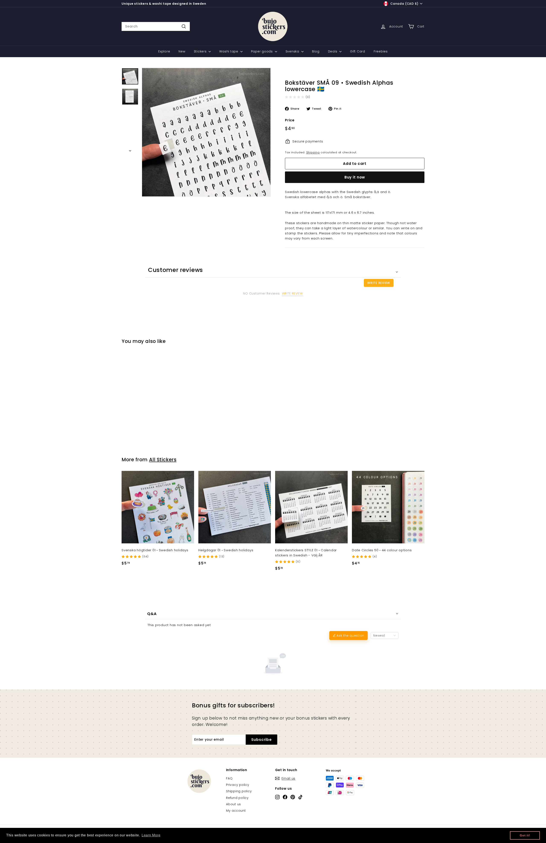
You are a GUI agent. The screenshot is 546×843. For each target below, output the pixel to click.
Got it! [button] (525, 835)
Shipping (313, 152)
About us (233, 804)
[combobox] (156, 26)
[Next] (130, 149)
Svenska (293, 51)
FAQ (229, 778)
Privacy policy (237, 785)
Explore (164, 51)
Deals (333, 51)
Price (290, 120)
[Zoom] (206, 132)
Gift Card (357, 51)
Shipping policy (239, 791)
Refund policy (237, 798)
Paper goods (262, 51)
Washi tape (229, 51)
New (182, 51)
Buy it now (354, 177)
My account (236, 810)
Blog (315, 51)
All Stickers (163, 459)
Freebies (381, 51)
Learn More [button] (151, 835)
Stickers (201, 51)
